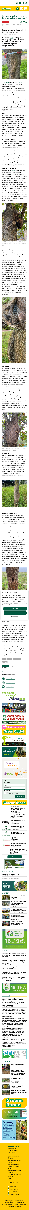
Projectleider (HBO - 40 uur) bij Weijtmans (17, 838)
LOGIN (5, 666)
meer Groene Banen (14, 857)
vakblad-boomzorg (15, 1194)
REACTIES (5, 671)
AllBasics (13, 170)
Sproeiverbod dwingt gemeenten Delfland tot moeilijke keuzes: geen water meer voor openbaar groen (18, 1072)
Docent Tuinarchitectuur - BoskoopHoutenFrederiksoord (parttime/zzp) (18, 851)
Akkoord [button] (15, 608)
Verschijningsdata (13, 1182)
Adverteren (11, 1172)
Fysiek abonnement (13, 1157)
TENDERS (5, 951)
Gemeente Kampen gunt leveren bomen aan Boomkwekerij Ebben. (13, 967)
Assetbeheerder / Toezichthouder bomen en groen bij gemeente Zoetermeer (17, 809)
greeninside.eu (12, 1206)
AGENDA (5, 893)
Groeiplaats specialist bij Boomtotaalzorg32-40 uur (17, 827)
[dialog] (14, 605)
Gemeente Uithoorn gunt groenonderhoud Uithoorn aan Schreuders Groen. (14, 972)
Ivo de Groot (5, 82)
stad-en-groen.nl (10, 1202)
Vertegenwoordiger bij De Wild (17, 821)
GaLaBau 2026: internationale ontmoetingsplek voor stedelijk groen (18, 903)
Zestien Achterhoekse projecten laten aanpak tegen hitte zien (16, 1079)
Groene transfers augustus (17, 1064)
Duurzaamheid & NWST (14, 1160)
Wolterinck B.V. (17, 659)
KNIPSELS (6, 995)
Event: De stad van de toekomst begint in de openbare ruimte (16, 923)
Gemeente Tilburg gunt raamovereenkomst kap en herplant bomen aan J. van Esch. (14, 978)
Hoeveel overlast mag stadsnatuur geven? (16, 1085)
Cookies (10, 1180)
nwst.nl (19, 1206)
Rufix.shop (20, 82)
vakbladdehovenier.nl (8, 1204)
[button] (14, 617)
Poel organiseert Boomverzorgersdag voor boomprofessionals (17, 916)
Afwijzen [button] (15, 613)
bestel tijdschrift (10, 683)
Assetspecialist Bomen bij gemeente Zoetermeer (17, 815)
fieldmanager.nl (9, 1200)
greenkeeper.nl (19, 1200)
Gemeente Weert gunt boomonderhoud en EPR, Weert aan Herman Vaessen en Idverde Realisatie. (14, 955)
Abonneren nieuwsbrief (14, 1166)
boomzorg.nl (19, 1202)
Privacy (10, 1178)
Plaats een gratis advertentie (10, 878)
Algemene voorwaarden (14, 1174)
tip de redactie (10, 687)
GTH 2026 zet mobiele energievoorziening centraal (18, 909)
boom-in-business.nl (20, 1204)
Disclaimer (11, 1176)
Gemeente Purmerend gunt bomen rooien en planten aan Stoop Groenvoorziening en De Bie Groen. (14, 962)
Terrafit (9, 659)
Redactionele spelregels (14, 1170)
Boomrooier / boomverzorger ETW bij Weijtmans (18, 844)
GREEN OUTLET (8, 871)
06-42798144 (14, 1192)
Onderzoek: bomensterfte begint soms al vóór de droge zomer (18, 1092)
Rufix (11, 38)
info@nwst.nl (13, 1186)
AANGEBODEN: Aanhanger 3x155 (11, 874)
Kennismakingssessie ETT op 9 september (18, 896)
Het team (10, 1168)
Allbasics (4, 662)
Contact (10, 1162)
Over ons (10, 1158)
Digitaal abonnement (13, 1164)
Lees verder (16, 605)
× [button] (25, 592)
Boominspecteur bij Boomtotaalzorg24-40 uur (17, 832)
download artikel (10, 679)
